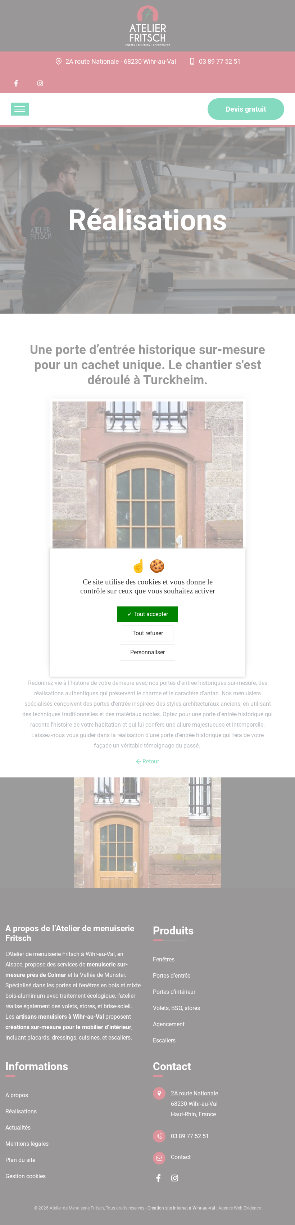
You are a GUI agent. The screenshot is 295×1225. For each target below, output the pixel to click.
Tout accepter (150, 614)
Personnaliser (147, 652)
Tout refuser (147, 633)
